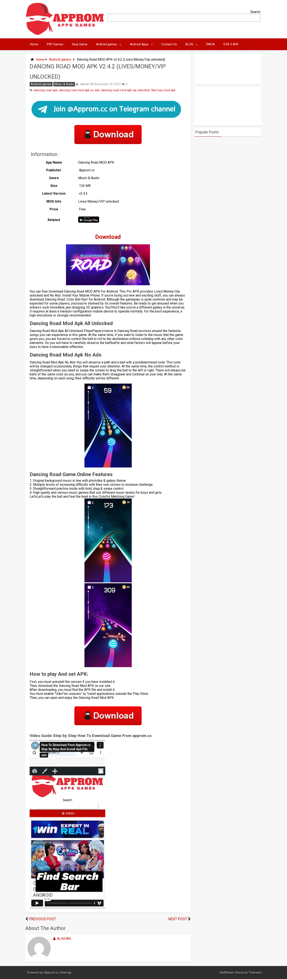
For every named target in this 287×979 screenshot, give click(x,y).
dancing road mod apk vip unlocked (125, 90)
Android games (106, 44)
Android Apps (139, 44)
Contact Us (169, 44)
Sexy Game (79, 44)
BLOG (189, 44)
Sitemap (65, 972)
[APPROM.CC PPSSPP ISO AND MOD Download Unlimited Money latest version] (65, 34)
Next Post (177, 919)
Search (255, 12)
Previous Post (42, 919)
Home (34, 44)
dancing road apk (45, 90)
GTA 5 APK (230, 44)
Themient (255, 972)
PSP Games (55, 44)
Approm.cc (51, 972)
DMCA (210, 44)
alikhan (85, 84)
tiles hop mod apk (163, 90)
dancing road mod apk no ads (79, 90)
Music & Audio (64, 84)
